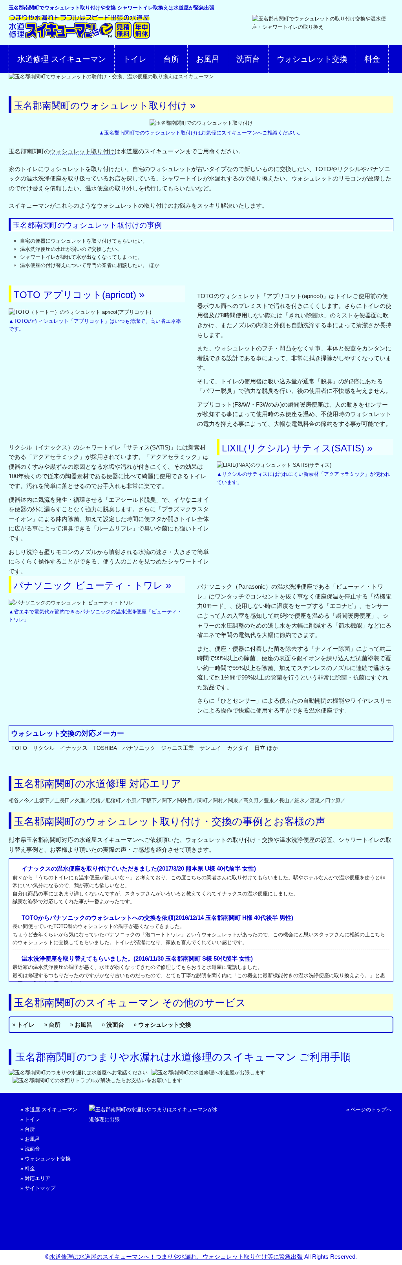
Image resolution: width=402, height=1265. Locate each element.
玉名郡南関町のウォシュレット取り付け (100, 105)
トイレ (134, 59)
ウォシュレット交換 (312, 59)
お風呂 (207, 59)
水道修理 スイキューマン (61, 59)
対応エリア (37, 1178)
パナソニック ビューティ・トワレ (88, 585)
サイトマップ (40, 1188)
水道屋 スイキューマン (51, 1109)
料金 (372, 59)
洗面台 (248, 59)
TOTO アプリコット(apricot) (75, 294)
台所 (171, 59)
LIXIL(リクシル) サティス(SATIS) (293, 448)
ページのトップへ (371, 1109)
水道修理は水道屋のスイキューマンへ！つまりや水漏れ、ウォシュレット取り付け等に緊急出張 (176, 1256)
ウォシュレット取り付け (82, 151)
